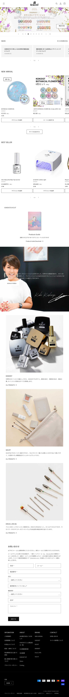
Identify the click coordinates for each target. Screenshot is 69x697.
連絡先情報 (19, 693)
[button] (4, 4)
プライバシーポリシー (11, 665)
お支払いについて (9, 644)
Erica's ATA (38, 652)
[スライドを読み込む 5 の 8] (33, 34)
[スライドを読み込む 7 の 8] (39, 34)
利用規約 (56, 693)
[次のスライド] (46, 34)
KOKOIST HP (23, 657)
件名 (9, 576)
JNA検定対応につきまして (26, 637)
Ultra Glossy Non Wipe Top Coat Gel (10, 180)
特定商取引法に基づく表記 (11, 654)
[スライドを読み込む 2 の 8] (25, 34)
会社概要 (22, 653)
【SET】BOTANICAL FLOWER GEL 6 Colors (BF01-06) (47, 109)
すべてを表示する (62, 41)
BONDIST (37, 648)
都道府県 (10, 590)
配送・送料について (10, 648)
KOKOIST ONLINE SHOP (53, 691)
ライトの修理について (56, 640)
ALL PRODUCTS (10, 385)
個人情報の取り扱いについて (11, 660)
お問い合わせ (54, 636)
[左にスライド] (31, 60)
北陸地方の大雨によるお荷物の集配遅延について (16, 50)
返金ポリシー (41, 693)
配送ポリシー (49, 693)
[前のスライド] (18, 34)
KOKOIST (37, 640)
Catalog (22, 665)
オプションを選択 (17, 120)
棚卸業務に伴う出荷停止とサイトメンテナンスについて (48, 50)
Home (21, 661)
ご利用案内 (7, 636)
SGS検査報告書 (24, 649)
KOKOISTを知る (12, 283)
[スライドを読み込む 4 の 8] (31, 34)
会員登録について (9, 640)
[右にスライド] (38, 60)
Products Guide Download (33, 241)
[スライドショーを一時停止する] (51, 34)
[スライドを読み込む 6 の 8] (36, 34)
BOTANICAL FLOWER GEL (7, 109)
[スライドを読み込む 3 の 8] (28, 34)
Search (37, 656)
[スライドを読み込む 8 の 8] (41, 34)
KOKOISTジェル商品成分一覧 (26, 644)
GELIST (37, 644)
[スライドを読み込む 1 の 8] (22, 34)
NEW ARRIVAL (39, 636)
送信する (13, 619)
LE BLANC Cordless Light (39, 180)
